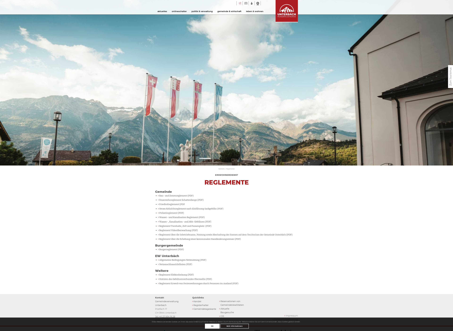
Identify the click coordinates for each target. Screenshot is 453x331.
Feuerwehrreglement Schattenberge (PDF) (181, 200)
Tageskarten (240, 3)
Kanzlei (197, 301)
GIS (246, 3)
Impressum (292, 315)
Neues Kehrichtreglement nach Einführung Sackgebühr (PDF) (191, 208)
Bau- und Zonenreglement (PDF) (176, 195)
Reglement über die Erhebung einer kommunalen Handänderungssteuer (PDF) (200, 239)
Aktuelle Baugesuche (227, 310)
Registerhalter (201, 305)
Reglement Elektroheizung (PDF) (176, 274)
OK (212, 326)
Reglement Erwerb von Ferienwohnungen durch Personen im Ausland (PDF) (198, 283)
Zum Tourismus (450, 76)
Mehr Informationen (234, 326)
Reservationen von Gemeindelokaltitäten (231, 303)
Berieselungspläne (252, 3)
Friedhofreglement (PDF (172, 204)
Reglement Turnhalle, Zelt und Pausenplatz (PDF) (185, 226)
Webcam (258, 3)
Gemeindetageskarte (204, 309)
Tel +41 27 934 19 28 (165, 316)
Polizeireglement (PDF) (171, 213)
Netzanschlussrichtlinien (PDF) (175, 264)
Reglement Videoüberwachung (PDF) (178, 230)
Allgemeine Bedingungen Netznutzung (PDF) (182, 260)
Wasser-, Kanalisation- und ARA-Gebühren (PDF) (185, 221)
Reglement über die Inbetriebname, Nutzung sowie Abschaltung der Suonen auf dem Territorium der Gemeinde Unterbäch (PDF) (226, 234)
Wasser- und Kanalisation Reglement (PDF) (182, 217)
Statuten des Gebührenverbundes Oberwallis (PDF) (185, 279)
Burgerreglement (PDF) (171, 249)
